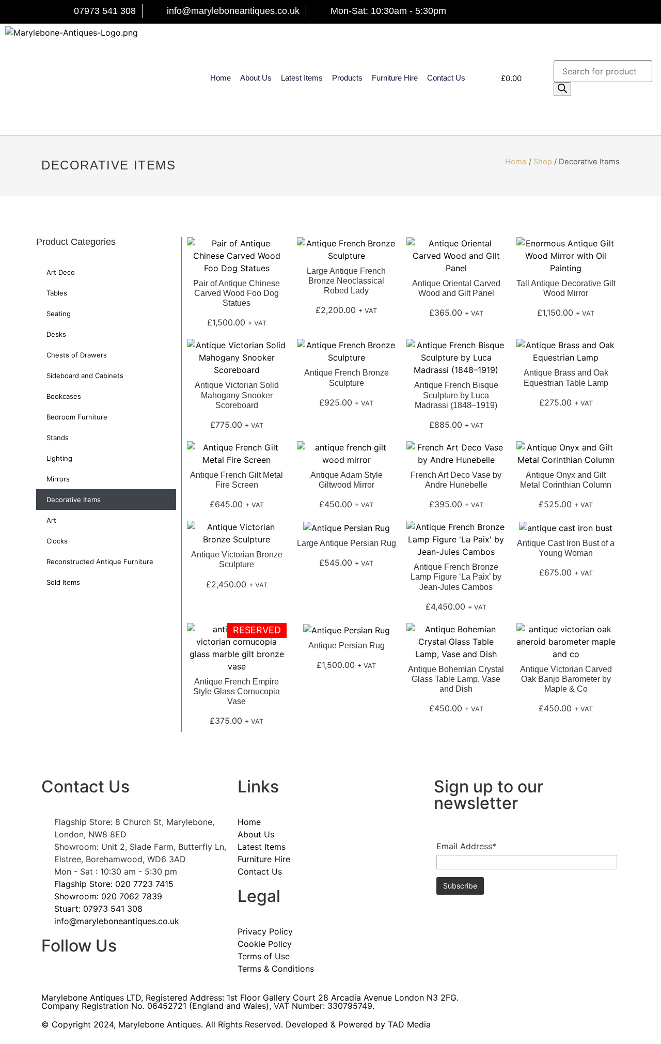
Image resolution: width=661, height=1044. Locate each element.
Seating (58, 313)
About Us (256, 77)
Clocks (57, 541)
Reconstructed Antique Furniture (99, 561)
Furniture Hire (395, 77)
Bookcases (63, 396)
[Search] (562, 89)
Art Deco (60, 272)
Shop (542, 161)
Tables (56, 293)
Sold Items (63, 582)
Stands (57, 437)
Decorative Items (73, 499)
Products (347, 77)
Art (51, 520)
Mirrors (58, 479)
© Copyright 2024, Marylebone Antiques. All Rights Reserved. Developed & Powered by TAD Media (236, 1024)
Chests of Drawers (76, 355)
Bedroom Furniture (76, 417)
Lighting (59, 458)
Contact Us (446, 77)
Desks (56, 334)
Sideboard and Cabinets (84, 375)
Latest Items (302, 77)
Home (220, 77)
